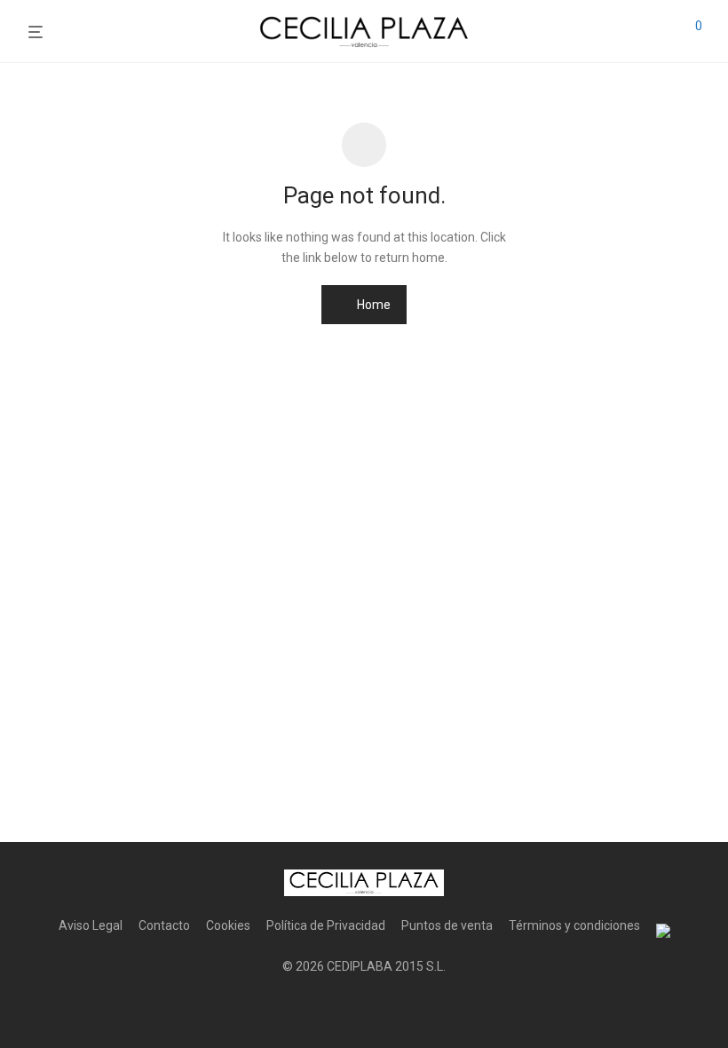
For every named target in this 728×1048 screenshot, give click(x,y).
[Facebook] (335, 1009)
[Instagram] (364, 1009)
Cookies (228, 925)
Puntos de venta (447, 925)
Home (372, 305)
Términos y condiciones (574, 925)
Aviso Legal (91, 925)
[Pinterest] (392, 1009)
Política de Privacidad (325, 925)
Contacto (164, 925)
